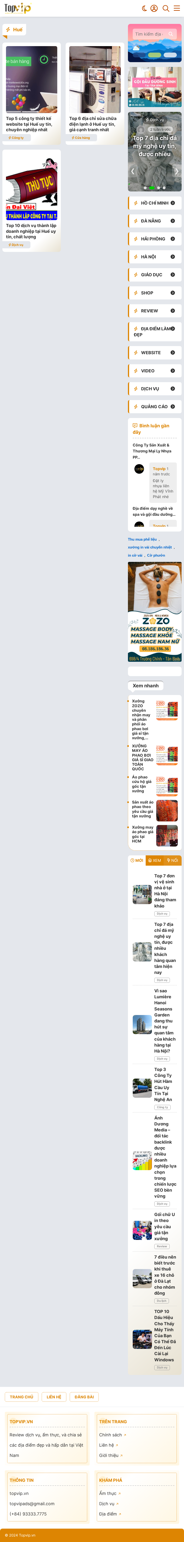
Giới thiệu (109, 1455)
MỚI (138, 860)
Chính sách (111, 1434)
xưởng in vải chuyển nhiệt (150, 547)
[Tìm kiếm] (166, 8)
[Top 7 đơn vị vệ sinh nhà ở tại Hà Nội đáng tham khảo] (142, 894)
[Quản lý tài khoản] (154, 8)
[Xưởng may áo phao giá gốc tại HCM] (167, 836)
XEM (156, 860)
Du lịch (161, 1301)
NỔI (174, 860)
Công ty (17, 138)
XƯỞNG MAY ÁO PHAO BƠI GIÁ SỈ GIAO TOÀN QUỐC (143, 757)
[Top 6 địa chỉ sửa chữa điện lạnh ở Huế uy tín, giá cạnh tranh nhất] (95, 111)
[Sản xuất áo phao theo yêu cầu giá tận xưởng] (167, 810)
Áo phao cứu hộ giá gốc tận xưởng (141, 784)
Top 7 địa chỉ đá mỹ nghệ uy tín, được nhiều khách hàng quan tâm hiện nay (165, 948)
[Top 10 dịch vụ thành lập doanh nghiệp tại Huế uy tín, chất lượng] (31, 218)
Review (162, 1246)
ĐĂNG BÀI (84, 1397)
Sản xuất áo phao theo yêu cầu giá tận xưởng (143, 809)
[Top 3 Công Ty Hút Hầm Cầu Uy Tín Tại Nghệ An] (142, 1088)
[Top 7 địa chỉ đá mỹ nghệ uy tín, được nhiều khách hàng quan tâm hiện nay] (142, 951)
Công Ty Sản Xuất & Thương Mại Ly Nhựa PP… (152, 451)
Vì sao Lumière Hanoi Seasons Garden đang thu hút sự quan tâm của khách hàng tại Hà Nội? (165, 1020)
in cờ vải (135, 555)
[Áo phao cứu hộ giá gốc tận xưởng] (167, 785)
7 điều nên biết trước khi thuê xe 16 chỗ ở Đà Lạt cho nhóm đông (165, 1275)
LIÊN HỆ (54, 1397)
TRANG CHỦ (21, 1397)
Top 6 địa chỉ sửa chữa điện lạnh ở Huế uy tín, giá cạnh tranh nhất (92, 124)
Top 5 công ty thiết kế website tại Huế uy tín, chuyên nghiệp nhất (29, 124)
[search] (171, 34)
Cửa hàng (82, 138)
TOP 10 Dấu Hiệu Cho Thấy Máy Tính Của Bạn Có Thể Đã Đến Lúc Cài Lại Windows (165, 1335)
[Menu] (177, 8)
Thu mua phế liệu (142, 539)
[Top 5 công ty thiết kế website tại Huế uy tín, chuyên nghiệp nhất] (31, 111)
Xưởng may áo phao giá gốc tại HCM (142, 834)
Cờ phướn (156, 555)
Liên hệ (107, 1445)
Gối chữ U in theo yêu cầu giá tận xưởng (164, 1226)
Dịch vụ (17, 245)
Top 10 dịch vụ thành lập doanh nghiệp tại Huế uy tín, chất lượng (31, 231)
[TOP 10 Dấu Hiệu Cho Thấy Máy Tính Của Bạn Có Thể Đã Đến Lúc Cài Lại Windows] (142, 1339)
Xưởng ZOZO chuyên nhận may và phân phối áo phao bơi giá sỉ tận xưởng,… (141, 719)
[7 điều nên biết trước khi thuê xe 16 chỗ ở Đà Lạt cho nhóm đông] (142, 1278)
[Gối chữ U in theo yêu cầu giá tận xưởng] (142, 1230)
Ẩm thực (108, 1493)
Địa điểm (108, 1513)
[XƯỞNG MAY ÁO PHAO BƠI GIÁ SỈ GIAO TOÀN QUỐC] (167, 757)
